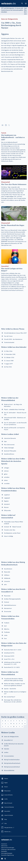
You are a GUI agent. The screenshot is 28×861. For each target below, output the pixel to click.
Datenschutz (4, 845)
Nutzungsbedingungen (6, 853)
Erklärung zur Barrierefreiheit (8, 849)
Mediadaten (4, 851)
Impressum (4, 844)
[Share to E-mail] (2, 125)
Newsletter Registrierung (7, 855)
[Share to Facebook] (6, 125)
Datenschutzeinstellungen (7, 847)
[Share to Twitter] (9, 125)
